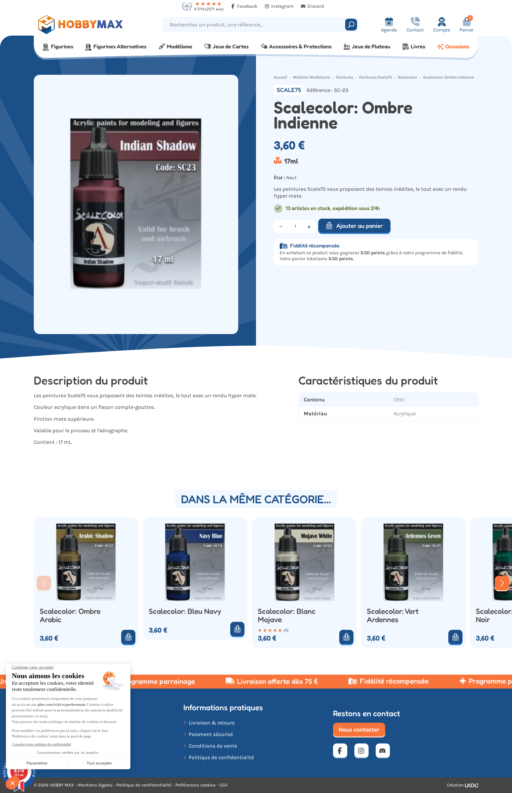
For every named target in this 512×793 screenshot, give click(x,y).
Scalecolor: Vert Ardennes (393, 615)
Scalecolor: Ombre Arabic (70, 615)
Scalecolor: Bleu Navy (185, 611)
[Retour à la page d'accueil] (89, 24)
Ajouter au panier (359, 225)
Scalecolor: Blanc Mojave (287, 615)
